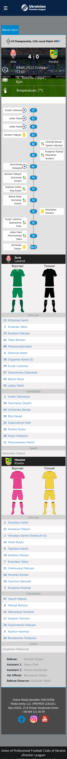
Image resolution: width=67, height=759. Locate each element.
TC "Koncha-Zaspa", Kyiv (31, 80)
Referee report (10, 30)
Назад (8, 41)
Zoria (13, 61)
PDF (58, 41)
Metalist (53, 61)
